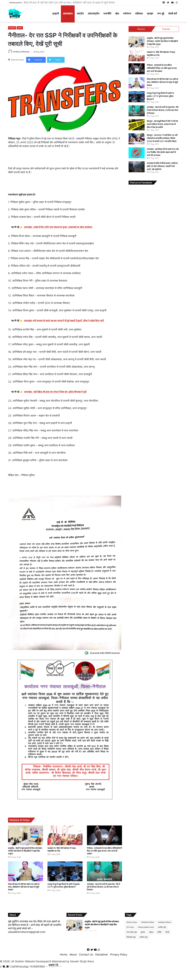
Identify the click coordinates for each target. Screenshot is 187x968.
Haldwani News (164, 922)
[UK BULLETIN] (15, 13)
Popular (166, 29)
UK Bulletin (17, 961)
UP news (130, 927)
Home (63, 954)
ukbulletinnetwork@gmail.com (26, 931)
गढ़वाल (151, 932)
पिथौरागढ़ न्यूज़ (131, 937)
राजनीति (107, 13)
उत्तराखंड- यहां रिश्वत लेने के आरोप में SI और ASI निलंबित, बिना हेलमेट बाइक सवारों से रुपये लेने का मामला (163, 152)
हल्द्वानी (55, 13)
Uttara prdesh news (146, 927)
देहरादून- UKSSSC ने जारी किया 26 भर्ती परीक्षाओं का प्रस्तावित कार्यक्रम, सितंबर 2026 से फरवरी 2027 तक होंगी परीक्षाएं (162, 138)
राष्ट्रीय (80, 13)
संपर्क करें (172, 13)
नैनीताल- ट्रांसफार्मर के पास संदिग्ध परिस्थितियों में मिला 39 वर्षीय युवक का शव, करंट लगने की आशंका (104, 851)
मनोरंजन (127, 13)
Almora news (132, 922)
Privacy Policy (118, 954)
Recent (141, 29)
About (73, 954)
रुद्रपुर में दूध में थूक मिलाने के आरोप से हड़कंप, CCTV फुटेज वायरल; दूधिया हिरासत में (160, 96)
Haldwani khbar (147, 922)
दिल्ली (167, 932)
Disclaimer (101, 954)
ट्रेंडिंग (159, 932)
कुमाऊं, (20, 28)
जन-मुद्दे (160, 13)
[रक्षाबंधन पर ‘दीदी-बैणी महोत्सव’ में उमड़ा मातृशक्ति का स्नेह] (65, 835)
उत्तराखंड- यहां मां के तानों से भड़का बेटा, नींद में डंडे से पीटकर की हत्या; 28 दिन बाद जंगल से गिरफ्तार (103, 887)
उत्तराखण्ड (68, 13)
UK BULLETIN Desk (21, 52)
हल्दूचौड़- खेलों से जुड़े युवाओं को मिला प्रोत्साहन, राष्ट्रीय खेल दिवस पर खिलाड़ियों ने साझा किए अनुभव (25, 851)
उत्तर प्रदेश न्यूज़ (132, 932)
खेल (117, 13)
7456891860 (37, 966)
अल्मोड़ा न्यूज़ (162, 927)
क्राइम (150, 13)
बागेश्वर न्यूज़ (143, 937)
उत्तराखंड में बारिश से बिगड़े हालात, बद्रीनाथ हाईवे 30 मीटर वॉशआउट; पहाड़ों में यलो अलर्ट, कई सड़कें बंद (162, 166)
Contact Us (86, 954)
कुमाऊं (143, 932)
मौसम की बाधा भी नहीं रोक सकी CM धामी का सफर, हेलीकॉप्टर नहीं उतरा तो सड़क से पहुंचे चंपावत (70, 2)
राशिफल (139, 13)
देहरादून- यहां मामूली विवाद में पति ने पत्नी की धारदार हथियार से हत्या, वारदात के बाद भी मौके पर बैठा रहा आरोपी (162, 124)
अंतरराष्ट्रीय (93, 13)
